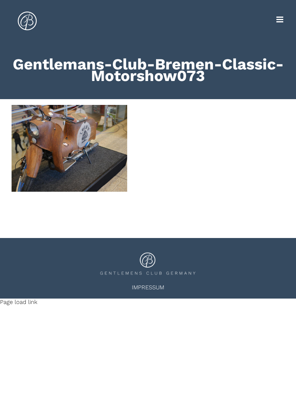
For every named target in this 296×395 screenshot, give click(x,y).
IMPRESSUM (148, 287)
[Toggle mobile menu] (280, 19)
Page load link (18, 302)
